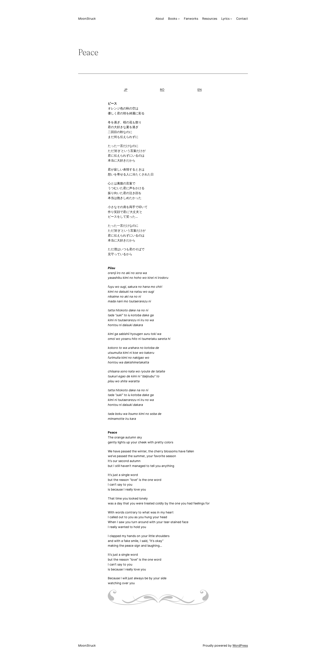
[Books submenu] (179, 19)
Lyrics (225, 18)
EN (199, 89)
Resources (209, 18)
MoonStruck (87, 18)
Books (172, 18)
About (159, 18)
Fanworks (191, 18)
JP (125, 89)
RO (162, 89)
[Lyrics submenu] (231, 19)
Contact (242, 18)
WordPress (240, 645)
